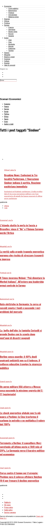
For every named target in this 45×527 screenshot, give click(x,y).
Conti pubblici (13, 9)
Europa (6, 25)
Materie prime (13, 17)
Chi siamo (7, 505)
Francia (11, 27)
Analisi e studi (9, 57)
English (7, 63)
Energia (7, 19)
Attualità (7, 55)
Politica (7, 23)
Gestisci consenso (10, 512)
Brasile (11, 46)
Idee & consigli (9, 65)
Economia (7, 6)
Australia (11, 44)
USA (10, 40)
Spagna (11, 36)
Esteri (6, 38)
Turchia (11, 51)
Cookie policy (8, 510)
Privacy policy (8, 507)
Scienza (7, 59)
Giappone (11, 49)
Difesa (6, 21)
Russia (10, 34)
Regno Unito (12, 32)
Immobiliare (12, 15)
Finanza (11, 13)
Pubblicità (7, 502)
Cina (10, 42)
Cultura (6, 61)
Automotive (12, 11)
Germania (11, 30)
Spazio (6, 53)
